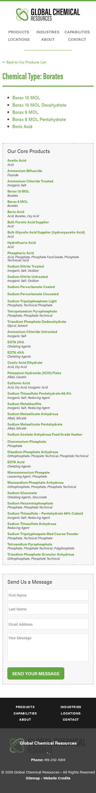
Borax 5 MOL (25, 112)
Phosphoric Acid (20, 253)
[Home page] (48, 14)
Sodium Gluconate (22, 492)
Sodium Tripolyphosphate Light (32, 301)
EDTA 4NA (15, 352)
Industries (48, 31)
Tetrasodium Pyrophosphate (29, 544)
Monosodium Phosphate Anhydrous (35, 482)
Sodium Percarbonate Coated (31, 286)
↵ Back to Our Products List (24, 61)
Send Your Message (36, 673)
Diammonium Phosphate (26, 441)
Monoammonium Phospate (28, 472)
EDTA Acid (15, 462)
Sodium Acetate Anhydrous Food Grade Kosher (44, 434)
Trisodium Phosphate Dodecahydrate (36, 321)
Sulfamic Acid (18, 383)
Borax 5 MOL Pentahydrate (39, 119)
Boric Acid (22, 126)
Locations (19, 39)
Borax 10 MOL (26, 97)
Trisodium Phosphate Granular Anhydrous (40, 554)
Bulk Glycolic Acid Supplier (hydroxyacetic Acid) (46, 232)
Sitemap (33, 777)
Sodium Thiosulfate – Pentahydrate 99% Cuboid (45, 513)
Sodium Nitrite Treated (25, 266)
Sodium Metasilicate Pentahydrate (35, 424)
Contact (77, 39)
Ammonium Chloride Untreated (32, 331)
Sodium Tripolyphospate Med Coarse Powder (43, 533)
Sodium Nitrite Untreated (27, 276)
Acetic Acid (16, 160)
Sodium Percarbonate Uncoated (33, 293)
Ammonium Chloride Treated (30, 181)
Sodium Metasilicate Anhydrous (32, 413)
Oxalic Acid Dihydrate (24, 362)
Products (18, 31)
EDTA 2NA (15, 342)
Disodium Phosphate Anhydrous (32, 451)
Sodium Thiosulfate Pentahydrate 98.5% (39, 393)
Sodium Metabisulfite (24, 403)
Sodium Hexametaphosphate (30, 503)
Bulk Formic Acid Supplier (28, 222)
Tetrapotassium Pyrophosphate (32, 311)
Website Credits (56, 777)
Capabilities (77, 31)
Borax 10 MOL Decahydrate (39, 105)
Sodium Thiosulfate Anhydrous (31, 523)
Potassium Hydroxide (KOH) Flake (34, 372)
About (48, 39)
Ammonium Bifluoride (24, 170)
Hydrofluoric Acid (21, 242)
